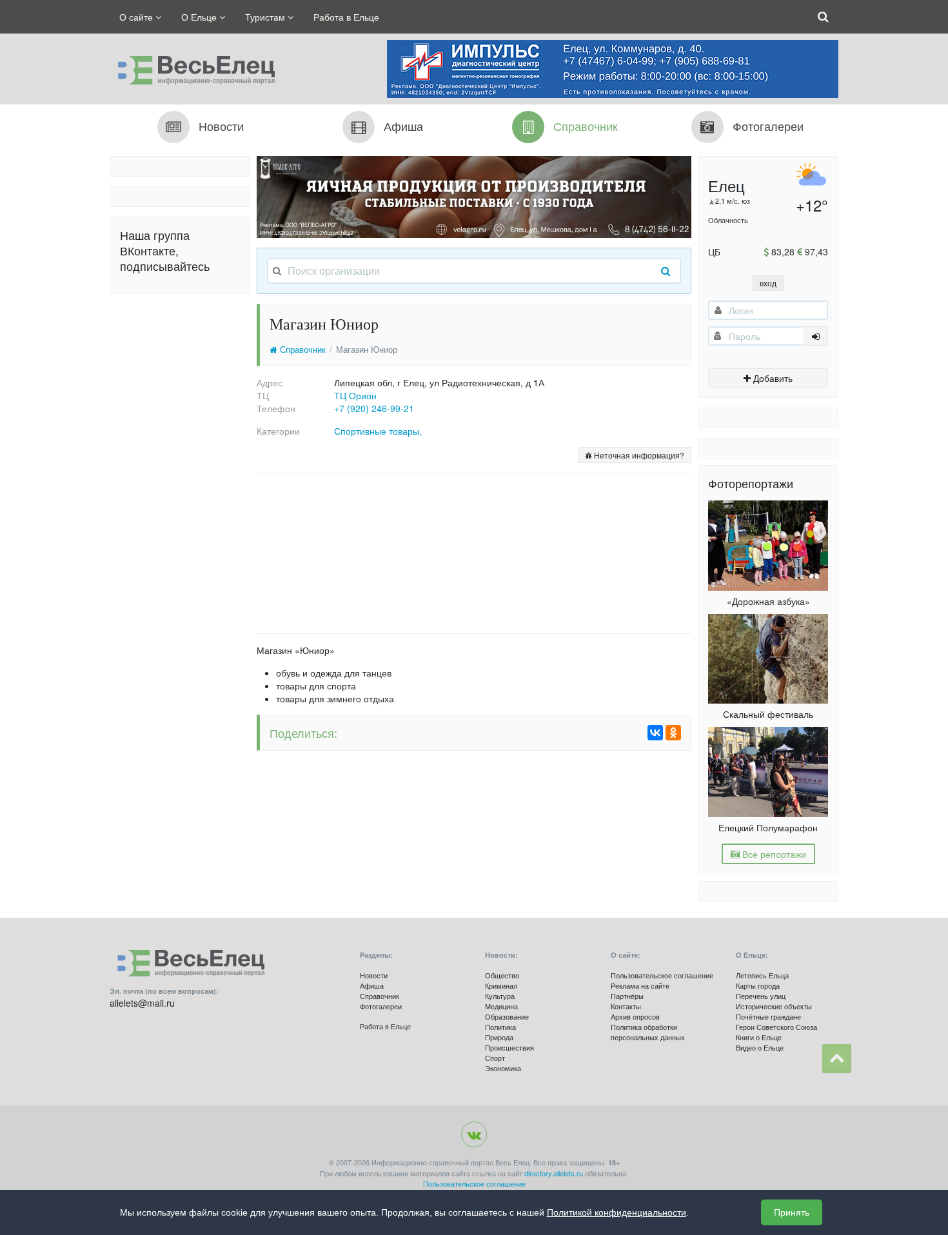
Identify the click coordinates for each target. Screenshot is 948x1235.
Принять (791, 1212)
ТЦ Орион (355, 395)
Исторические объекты (774, 1006)
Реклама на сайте (640, 985)
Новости (374, 975)
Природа (499, 1037)
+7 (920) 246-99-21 (374, 408)
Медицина (501, 1006)
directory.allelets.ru (553, 1173)
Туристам (266, 16)
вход (768, 282)
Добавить (772, 377)
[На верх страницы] (836, 1058)
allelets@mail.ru (142, 1002)
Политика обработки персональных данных (648, 1032)
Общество (502, 975)
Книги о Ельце (759, 1037)
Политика (500, 1027)
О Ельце (200, 16)
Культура (500, 996)
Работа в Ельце (346, 16)
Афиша (372, 985)
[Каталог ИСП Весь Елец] (192, 67)
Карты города (758, 985)
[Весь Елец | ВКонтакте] (474, 1134)
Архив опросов (635, 1016)
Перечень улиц (760, 996)
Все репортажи (773, 853)
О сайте (137, 16)
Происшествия (509, 1047)
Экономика (503, 1068)
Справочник (301, 349)
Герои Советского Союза (776, 1027)
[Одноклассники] (673, 732)
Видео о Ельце (760, 1047)
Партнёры (627, 996)
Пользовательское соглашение (662, 975)
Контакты (626, 1006)
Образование (507, 1016)
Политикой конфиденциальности (616, 1212)
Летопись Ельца (762, 975)
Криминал (501, 985)
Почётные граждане (768, 1016)
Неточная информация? (638, 455)
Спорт (495, 1057)
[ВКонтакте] (655, 732)
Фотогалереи (381, 1006)
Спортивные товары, (378, 430)
